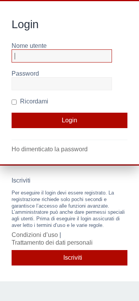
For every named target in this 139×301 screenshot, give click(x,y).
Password (25, 73)
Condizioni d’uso (35, 235)
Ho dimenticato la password (50, 149)
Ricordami (33, 101)
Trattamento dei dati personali (52, 242)
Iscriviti (72, 257)
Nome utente (29, 45)
